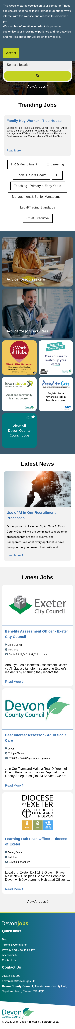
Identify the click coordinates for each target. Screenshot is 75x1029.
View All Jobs (36, 86)
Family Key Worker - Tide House (34, 121)
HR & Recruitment (24, 164)
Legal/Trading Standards (37, 207)
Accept (11, 53)
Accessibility (9, 955)
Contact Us (9, 960)
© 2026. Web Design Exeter (19, 1021)
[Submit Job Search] (37, 76)
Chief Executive (37, 218)
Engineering (55, 164)
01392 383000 (11, 975)
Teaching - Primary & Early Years (37, 186)
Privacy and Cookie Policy (18, 949)
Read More (14, 150)
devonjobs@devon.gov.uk (18, 981)
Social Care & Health (31, 175)
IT (57, 175)
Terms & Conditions (14, 944)
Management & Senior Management (37, 196)
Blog (5, 939)
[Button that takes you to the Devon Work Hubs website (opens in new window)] (19, 357)
